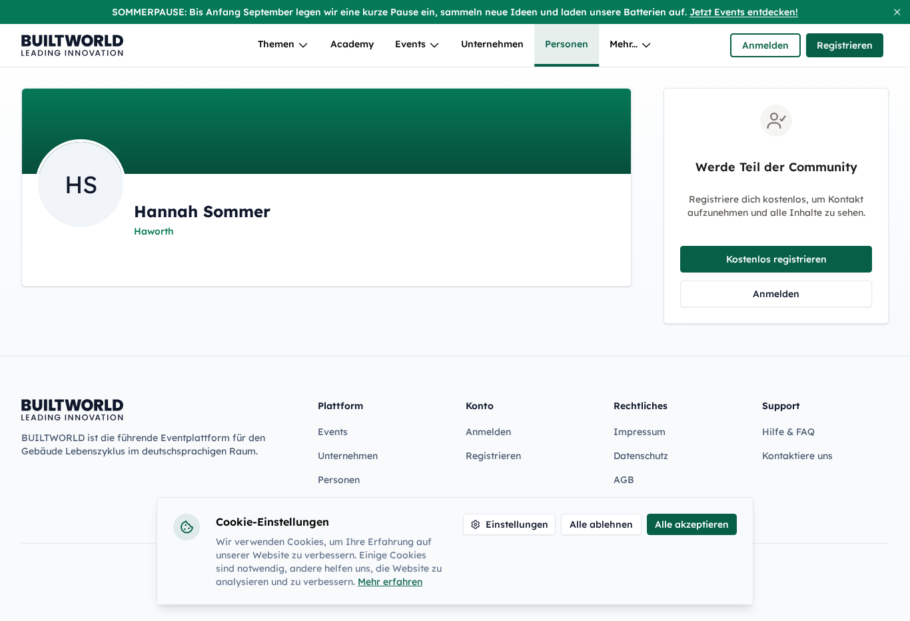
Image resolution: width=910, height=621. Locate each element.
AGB (624, 480)
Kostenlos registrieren (776, 259)
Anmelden (765, 45)
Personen (566, 44)
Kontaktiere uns (797, 456)
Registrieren (845, 45)
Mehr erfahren (390, 582)
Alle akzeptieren (692, 524)
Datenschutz (641, 456)
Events (410, 44)
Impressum (640, 432)
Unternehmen (492, 44)
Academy (352, 44)
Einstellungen (517, 524)
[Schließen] (897, 12)
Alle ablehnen (601, 524)
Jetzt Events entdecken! (743, 12)
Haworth (154, 231)
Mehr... (624, 44)
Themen (276, 44)
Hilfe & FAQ (788, 432)
